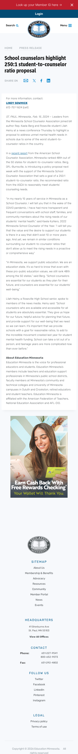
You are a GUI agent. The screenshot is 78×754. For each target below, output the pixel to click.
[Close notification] (72, 5)
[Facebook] (41, 81)
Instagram (39, 700)
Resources (39, 583)
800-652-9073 (49, 656)
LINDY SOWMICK (16, 103)
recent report (19, 153)
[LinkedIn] (48, 81)
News (39, 599)
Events (39, 605)
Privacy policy (39, 721)
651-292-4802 (49, 662)
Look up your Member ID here (37, 5)
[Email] (25, 81)
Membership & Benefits (39, 573)
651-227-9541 (49, 652)
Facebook (39, 684)
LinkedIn (39, 689)
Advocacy (39, 578)
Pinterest (39, 695)
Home (8, 48)
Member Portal (39, 594)
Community (39, 589)
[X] (34, 81)
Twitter (39, 679)
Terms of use (39, 726)
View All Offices (39, 636)
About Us (39, 567)
